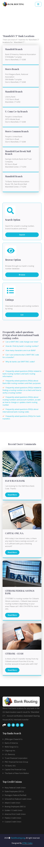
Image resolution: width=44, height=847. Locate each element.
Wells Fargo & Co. (11, 747)
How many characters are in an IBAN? (21, 350)
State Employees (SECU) (14, 791)
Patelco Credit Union (12, 818)
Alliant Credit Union (12, 803)
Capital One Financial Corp (15, 769)
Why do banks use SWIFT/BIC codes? (20, 361)
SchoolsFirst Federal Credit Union (17, 799)
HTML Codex (27, 843)
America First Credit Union (15, 814)
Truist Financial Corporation (15, 758)
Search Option (12, 219)
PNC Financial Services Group (16, 762)
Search (22, 235)
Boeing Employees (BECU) (15, 806)
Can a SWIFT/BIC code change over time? (22, 342)
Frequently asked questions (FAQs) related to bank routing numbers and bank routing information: (22, 374)
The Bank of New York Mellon (16, 773)
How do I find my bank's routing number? (22, 346)
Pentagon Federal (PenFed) (15, 795)
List (22, 315)
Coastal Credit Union (12, 822)
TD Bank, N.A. (10, 766)
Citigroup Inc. (9, 750)
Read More (12, 495)
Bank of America (11, 743)
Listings (9, 299)
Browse (22, 275)
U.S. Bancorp (9, 754)
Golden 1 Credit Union (13, 810)
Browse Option (13, 259)
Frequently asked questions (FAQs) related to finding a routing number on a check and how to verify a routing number (22, 390)
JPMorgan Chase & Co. (13, 739)
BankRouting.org (18, 838)
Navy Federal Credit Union (15, 787)
